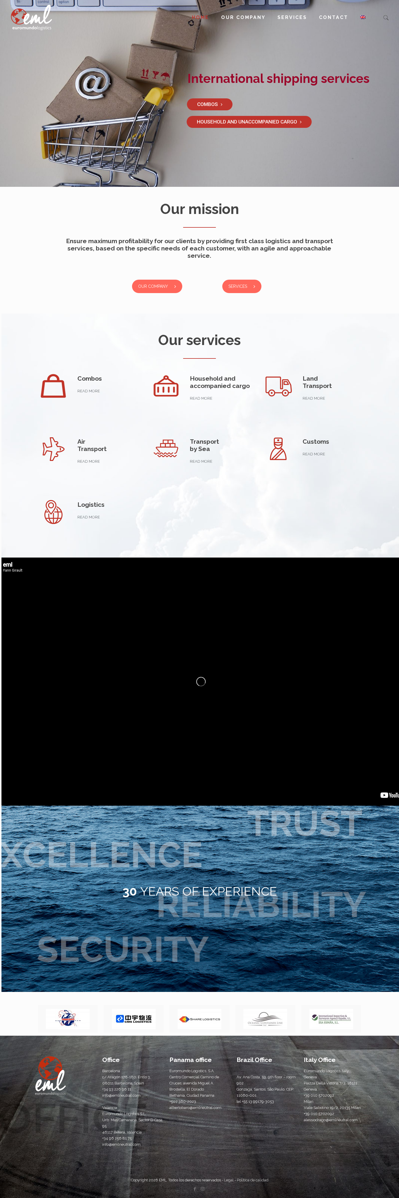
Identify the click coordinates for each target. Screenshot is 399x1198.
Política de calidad (252, 1180)
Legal (229, 1180)
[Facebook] (195, 1189)
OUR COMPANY (153, 286)
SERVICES (237, 286)
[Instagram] (203, 1189)
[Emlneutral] (31, 17)
